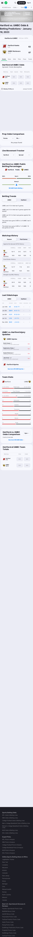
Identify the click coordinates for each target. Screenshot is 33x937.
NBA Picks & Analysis (8, 842)
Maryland (5, 867)
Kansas (4, 892)
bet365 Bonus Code (8, 914)
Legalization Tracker (8, 859)
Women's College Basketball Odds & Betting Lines (15, 826)
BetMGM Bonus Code (8, 911)
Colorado (5, 873)
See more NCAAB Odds (15, 440)
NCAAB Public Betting (15, 188)
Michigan (5, 884)
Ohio (3, 886)
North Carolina (6, 894)
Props (24, 59)
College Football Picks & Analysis (12, 845)
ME (10, 307)
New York (5, 862)
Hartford (11, 170)
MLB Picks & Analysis (8, 850)
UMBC (26, 170)
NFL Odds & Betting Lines (10, 815)
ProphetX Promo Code (8, 930)
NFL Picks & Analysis (8, 839)
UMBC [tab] (9, 200)
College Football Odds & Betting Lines (13, 820)
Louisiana (5, 865)
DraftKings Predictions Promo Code (12, 927)
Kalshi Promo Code (7, 922)
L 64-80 (16, 322)
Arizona (4, 870)
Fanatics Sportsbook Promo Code (12, 908)
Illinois (4, 881)
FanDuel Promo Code (8, 935)
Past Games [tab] (23, 239)
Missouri (4, 897)
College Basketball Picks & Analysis (12, 847)
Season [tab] (9, 239)
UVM (10, 318)
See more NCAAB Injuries (15, 369)
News (9, 59)
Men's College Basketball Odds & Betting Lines (16, 823)
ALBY (10, 314)
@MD (10, 322)
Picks (19, 59)
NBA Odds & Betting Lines (10, 818)
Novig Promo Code (7, 925)
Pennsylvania (6, 878)
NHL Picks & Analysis (8, 853)
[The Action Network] (5, 2)
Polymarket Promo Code (9, 916)
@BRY (11, 310)
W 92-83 (16, 314)
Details (4, 59)
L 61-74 (16, 318)
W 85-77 (16, 307)
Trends (30, 59)
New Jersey (5, 875)
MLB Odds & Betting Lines (10, 830)
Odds (14, 59)
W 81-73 (16, 310)
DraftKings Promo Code (9, 933)
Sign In (29, 2)
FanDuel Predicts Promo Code (11, 919)
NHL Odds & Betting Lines (10, 833)
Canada (4, 900)
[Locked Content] (16, 184)
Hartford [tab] (23, 200)
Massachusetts (6, 889)
